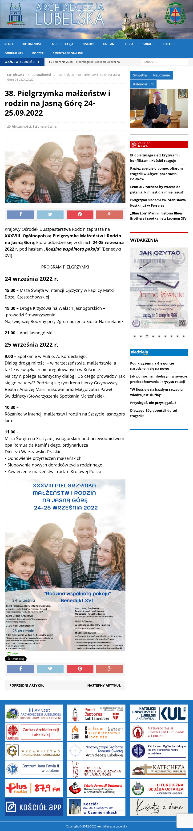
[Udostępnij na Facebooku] (20, 214)
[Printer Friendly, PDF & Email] (12, 653)
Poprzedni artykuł (26, 685)
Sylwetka (140, 75)
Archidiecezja (62, 44)
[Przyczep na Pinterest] (80, 214)
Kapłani (109, 44)
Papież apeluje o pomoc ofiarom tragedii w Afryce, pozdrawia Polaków (156, 173)
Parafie (148, 44)
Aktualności (32, 44)
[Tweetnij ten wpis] (50, 214)
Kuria (129, 44)
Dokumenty (14, 53)
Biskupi (88, 44)
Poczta (38, 53)
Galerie (169, 44)
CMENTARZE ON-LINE (68, 53)
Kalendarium (143, 84)
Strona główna (44, 126)
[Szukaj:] (164, 61)
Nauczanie (161, 75)
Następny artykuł (104, 685)
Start (8, 44)
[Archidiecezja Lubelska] (96, 19)
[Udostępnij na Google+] (109, 214)
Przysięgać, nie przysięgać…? (153, 402)
